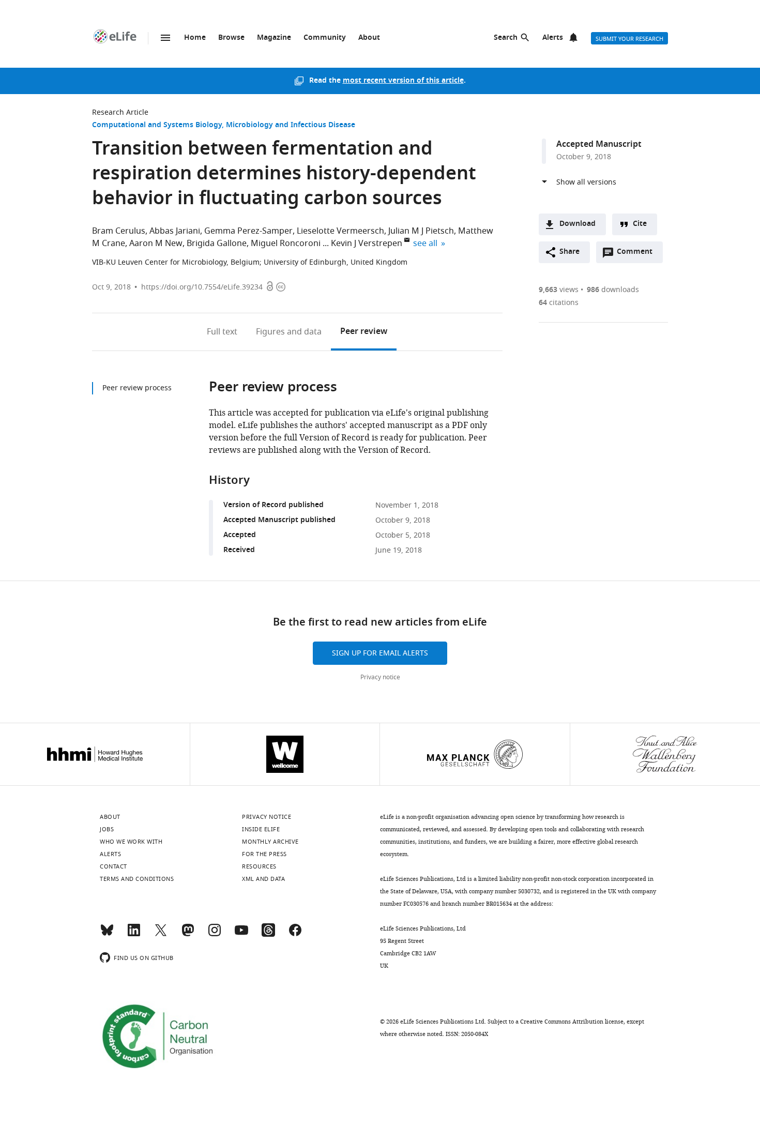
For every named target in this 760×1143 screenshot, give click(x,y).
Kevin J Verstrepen (366, 243)
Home (195, 38)
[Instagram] (214, 934)
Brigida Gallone (217, 243)
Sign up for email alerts (380, 653)
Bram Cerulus (118, 231)
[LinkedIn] (134, 934)
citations (559, 302)
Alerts (552, 38)
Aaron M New (156, 243)
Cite (640, 224)
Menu (165, 38)
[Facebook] (295, 934)
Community (324, 38)
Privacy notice (380, 677)
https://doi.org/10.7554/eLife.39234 (202, 287)
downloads (613, 289)
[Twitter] (161, 934)
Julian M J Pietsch (421, 231)
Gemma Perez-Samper (248, 231)
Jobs (107, 829)
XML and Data (263, 879)
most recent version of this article (403, 81)
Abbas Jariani (174, 231)
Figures (289, 332)
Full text (222, 332)
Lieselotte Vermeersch (340, 231)
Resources (259, 866)
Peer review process (137, 388)
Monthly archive (270, 841)
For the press (264, 854)
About (369, 38)
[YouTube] (241, 934)
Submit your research (629, 39)
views (559, 289)
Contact (113, 866)
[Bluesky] (107, 934)
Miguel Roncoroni (286, 243)
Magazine (274, 38)
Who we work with (131, 841)
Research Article (120, 112)
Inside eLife (261, 829)
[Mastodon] (187, 934)
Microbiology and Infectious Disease (290, 125)
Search (506, 38)
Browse (231, 38)
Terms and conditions (137, 879)
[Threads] (268, 934)
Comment (638, 254)
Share (569, 252)
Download (577, 224)
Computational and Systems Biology (157, 125)
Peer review (363, 332)
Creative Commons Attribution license (572, 1021)
